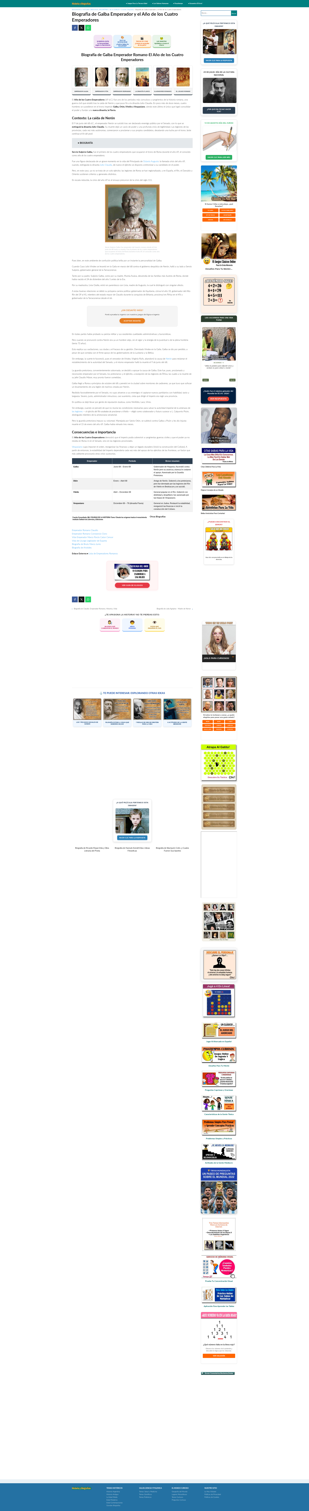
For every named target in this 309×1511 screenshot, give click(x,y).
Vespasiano (77, 447)
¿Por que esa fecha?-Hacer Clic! (219, 110)
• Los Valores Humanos (160, 3)
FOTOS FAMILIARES (227, 210)
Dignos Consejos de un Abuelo (212, 490)
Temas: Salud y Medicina (148, 1492)
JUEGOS (210, 219)
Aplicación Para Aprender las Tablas (219, 1306)
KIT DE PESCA (210, 215)
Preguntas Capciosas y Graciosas (219, 1090)
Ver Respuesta (218, 399)
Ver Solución (219, 1356)
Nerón (169, 359)
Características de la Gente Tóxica (219, 1114)
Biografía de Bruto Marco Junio (86, 544)
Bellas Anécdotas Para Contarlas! (213, 513)
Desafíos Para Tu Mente (219, 1066)
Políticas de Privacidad (212, 1494)
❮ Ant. (206, 380)
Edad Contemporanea (114, 1503)
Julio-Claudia (106, 165)
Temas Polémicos (145, 1497)
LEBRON (219, 725)
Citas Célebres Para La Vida (211, 467)
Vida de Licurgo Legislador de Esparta (89, 541)
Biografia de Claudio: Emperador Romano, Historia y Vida (95, 609)
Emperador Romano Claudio (85, 530)
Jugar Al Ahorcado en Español (219, 1042)
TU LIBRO (210, 210)
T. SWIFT (230, 721)
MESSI (207, 721)
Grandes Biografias (113, 1505)
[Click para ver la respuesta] (228, 299)
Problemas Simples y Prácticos (219, 1139)
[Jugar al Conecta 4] (219, 1001)
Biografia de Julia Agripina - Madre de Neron (174, 609)
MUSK (219, 721)
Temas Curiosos (177, 1497)
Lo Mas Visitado (210, 1492)
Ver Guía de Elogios (132, 585)
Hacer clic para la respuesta (132, 838)
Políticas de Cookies (211, 1497)
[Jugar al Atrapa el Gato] (219, 763)
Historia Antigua (112, 1494)
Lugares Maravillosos (179, 1494)
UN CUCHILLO (227, 219)
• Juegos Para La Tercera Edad (136, 3)
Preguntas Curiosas (179, 1500)
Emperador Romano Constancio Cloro (89, 534)
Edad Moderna (111, 1500)
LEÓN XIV (230, 725)
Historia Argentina (113, 1492)
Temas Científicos (145, 1494)
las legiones (77, 412)
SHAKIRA (219, 729)
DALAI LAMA (207, 729)
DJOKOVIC (230, 729)
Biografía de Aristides (82, 548)
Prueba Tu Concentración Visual (219, 1281)
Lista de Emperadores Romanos (103, 554)
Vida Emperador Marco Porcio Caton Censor (92, 537)
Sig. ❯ (232, 380)
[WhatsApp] (88, 28)
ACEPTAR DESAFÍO (132, 321)
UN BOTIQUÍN (227, 215)
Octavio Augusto (151, 161)
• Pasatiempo (178, 3)
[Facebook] (75, 28)
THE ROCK (208, 725)
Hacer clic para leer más (219, 157)
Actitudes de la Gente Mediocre (219, 1163)
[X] (81, 28)
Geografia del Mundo (179, 1492)
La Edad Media (111, 1497)
